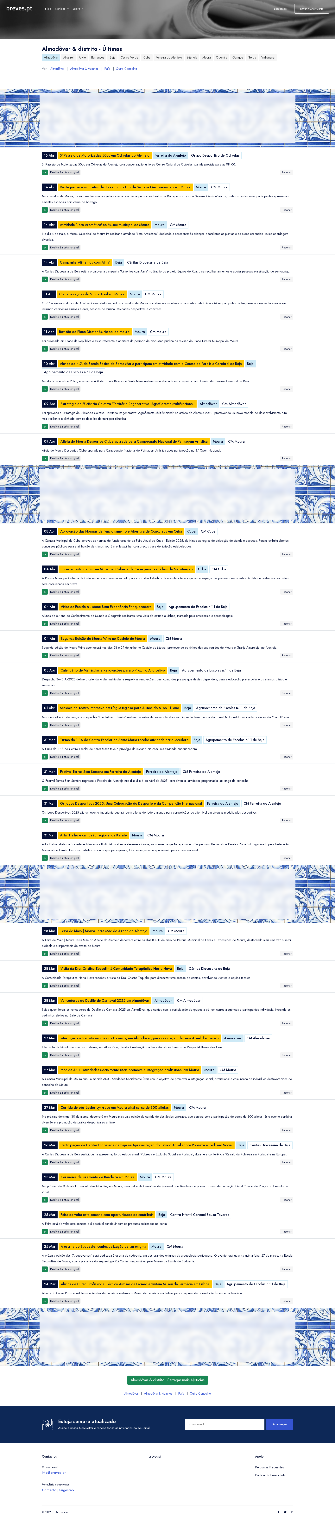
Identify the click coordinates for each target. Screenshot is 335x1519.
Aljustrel (68, 57)
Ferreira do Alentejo (169, 57)
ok (44, 172)
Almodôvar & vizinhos (84, 68)
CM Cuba (208, 531)
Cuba (146, 57)
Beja (112, 57)
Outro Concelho (126, 68)
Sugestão (66, 1490)
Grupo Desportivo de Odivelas (215, 155)
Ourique (237, 57)
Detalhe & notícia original (64, 172)
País (107, 68)
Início (48, 9)
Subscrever (279, 1424)
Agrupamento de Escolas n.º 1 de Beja (73, 372)
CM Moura (219, 187)
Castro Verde (129, 57)
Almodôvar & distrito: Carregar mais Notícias (168, 1380)
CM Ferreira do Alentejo (201, 771)
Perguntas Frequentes (269, 1467)
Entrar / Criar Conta (311, 9)
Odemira (221, 57)
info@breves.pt (54, 1472)
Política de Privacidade (270, 1475)
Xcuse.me (61, 1512)
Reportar (287, 172)
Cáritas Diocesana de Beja (147, 262)
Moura (206, 57)
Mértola (192, 57)
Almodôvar (51, 57)
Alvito (82, 57)
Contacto (49, 1490)
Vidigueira (268, 57)
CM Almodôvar (234, 403)
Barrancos (97, 57)
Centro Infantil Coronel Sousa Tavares (199, 1214)
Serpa (252, 57)
